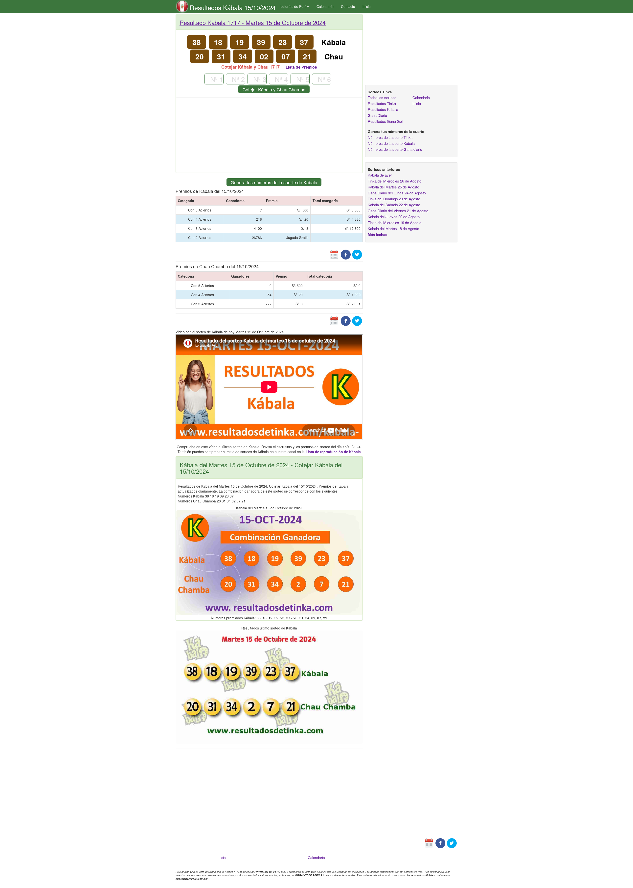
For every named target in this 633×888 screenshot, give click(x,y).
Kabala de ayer (380, 175)
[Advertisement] (269, 137)
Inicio (366, 6)
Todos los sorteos (382, 97)
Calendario (325, 6)
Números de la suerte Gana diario (395, 149)
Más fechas (377, 234)
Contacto (348, 6)
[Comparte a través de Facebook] (345, 254)
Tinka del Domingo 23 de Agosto (394, 198)
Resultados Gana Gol (385, 121)
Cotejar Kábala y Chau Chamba (274, 89)
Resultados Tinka (382, 103)
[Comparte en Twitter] (357, 254)
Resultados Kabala (383, 109)
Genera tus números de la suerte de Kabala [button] (274, 182)
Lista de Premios (301, 67)
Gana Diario (377, 115)
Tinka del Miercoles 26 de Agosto (394, 180)
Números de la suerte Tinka (390, 137)
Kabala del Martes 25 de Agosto (393, 186)
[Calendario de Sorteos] (334, 254)
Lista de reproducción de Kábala (333, 451)
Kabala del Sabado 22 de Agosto (394, 204)
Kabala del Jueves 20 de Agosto (394, 216)
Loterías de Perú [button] (293, 6)
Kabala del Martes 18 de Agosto (393, 228)
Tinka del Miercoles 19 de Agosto (394, 222)
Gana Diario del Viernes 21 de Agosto (398, 210)
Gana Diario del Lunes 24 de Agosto (397, 192)
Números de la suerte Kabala (391, 143)
